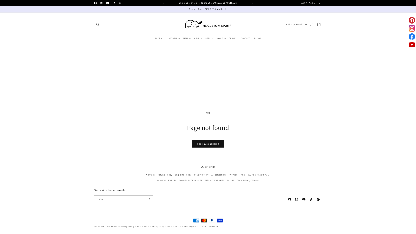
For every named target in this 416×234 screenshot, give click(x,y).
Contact (150, 174)
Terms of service (174, 226)
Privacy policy (158, 226)
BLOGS (230, 180)
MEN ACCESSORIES (214, 180)
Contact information (209, 226)
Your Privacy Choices (248, 180)
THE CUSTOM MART (109, 226)
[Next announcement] (252, 3)
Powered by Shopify (125, 226)
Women (233, 174)
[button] (97, 24)
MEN (242, 174)
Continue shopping (208, 143)
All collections (219, 174)
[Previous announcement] (163, 3)
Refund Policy (165, 174)
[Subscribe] (149, 199)
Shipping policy (191, 226)
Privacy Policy (201, 174)
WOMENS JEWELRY (166, 180)
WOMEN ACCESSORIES (190, 180)
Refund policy (143, 226)
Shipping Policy (183, 174)
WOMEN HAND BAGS (258, 174)
